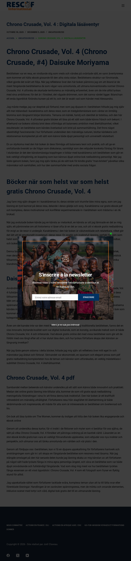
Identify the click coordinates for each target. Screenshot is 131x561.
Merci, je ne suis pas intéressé (65, 325)
